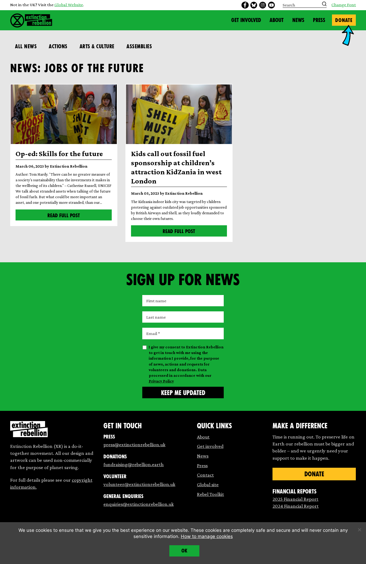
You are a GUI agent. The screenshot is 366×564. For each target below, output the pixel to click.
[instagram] (262, 5)
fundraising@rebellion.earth (133, 464)
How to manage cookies (207, 536)
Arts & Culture (97, 46)
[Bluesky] (253, 5)
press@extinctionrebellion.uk (134, 444)
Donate (344, 20)
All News (26, 46)
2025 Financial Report (295, 499)
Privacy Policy (161, 381)
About (277, 20)
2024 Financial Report (295, 506)
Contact (205, 475)
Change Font (343, 5)
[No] (359, 529)
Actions (58, 46)
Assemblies (139, 46)
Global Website (68, 4)
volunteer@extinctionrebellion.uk (139, 484)
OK (184, 551)
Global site (208, 484)
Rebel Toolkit (210, 494)
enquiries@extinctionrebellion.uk (138, 504)
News (298, 20)
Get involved (210, 446)
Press (319, 20)
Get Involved (246, 20)
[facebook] (245, 5)
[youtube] (271, 5)
